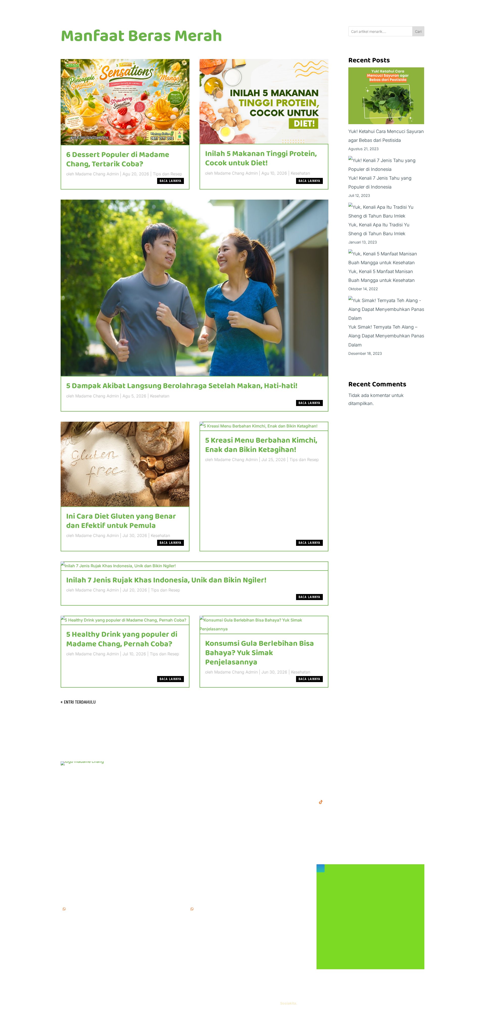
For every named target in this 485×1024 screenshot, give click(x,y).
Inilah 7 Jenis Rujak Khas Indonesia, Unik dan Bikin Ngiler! (166, 580)
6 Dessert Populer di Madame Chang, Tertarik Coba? (117, 160)
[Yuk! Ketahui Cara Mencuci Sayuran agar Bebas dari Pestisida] (386, 97)
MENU (195, 764)
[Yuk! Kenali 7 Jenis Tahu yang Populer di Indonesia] (386, 165)
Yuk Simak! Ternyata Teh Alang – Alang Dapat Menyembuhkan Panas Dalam (386, 335)
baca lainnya (170, 181)
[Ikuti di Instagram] (321, 868)
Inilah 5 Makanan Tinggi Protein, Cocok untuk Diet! (261, 159)
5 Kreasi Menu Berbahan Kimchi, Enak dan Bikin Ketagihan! (261, 445)
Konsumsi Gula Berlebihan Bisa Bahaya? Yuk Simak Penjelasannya (259, 653)
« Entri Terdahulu (78, 702)
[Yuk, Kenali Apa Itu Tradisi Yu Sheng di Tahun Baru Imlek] (386, 211)
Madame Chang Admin (97, 173)
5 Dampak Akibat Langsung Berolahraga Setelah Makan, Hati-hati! (182, 386)
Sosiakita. (288, 1003)
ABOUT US (200, 780)
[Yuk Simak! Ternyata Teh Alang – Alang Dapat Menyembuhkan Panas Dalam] (386, 309)
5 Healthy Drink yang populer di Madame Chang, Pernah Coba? (121, 639)
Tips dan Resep (167, 173)
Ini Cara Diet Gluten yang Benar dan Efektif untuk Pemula (121, 521)
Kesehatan (300, 173)
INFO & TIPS (201, 771)
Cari (418, 31)
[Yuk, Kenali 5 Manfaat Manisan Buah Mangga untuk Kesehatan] (386, 258)
